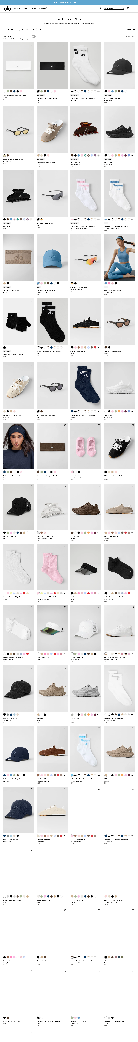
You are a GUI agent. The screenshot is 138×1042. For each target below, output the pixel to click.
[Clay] (112, 654)
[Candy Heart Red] (95, 347)
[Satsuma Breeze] (119, 155)
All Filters (9, 29)
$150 (38, 965)
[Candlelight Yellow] (27, 593)
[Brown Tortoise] (72, 155)
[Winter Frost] (122, 593)
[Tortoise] (106, 347)
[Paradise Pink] (109, 283)
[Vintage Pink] (112, 283)
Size (22, 29)
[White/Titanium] (78, 91)
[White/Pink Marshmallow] (72, 219)
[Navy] (14, 91)
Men (26, 9)
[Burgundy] (125, 155)
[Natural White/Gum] (106, 654)
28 (99, 91)
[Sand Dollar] (17, 714)
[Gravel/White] (88, 91)
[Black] (17, 91)
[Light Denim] (14, 714)
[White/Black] (72, 91)
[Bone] (14, 532)
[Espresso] (11, 91)
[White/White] (125, 91)
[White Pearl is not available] (98, 155)
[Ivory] (24, 896)
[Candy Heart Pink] (122, 155)
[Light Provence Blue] (85, 593)
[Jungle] (122, 957)
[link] (115, 8)
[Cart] (133, 8)
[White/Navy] (106, 836)
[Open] (134, 29)
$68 (105, 103)
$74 (4, 540)
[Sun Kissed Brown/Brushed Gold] (41, 532)
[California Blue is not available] (78, 155)
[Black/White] (75, 91)
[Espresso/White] (82, 91)
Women (17, 9)
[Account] (105, 8)
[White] (4, 91)
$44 (38, 540)
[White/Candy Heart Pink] (21, 593)
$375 (4, 163)
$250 (38, 227)
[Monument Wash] (8, 714)
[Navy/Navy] (122, 91)
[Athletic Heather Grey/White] (95, 91)
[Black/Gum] (125, 654)
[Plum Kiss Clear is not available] (95, 155)
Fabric (42, 29)
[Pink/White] (129, 654)
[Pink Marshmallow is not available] (21, 91)
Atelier (42, 8)
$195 (105, 167)
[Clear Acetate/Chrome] (38, 532)
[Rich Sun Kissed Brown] (78, 347)
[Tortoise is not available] (8, 155)
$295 (38, 722)
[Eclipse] (119, 957)
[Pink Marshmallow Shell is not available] (82, 155)
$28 (105, 601)
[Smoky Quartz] (116, 957)
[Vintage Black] (4, 714)
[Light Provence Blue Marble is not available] (92, 155)
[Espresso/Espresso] (119, 91)
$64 (4, 965)
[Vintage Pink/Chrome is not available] (45, 532)
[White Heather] (14, 896)
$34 (4, 99)
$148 (105, 965)
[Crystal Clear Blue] (129, 155)
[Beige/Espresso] (8, 1018)
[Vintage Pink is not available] (21, 957)
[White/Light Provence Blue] (14, 593)
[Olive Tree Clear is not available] (88, 155)
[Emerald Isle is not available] (85, 155)
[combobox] (124, 29)
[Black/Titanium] (106, 593)
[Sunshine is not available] (11, 593)
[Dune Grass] (8, 91)
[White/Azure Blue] (72, 775)
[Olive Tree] (92, 347)
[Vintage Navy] (11, 714)
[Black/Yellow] (4, 155)
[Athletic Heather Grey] (61, 593)
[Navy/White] (85, 91)
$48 (4, 359)
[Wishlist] (128, 8)
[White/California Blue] (106, 219)
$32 (4, 601)
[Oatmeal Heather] (17, 593)
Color (32, 29)
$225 (38, 167)
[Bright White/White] (17, 957)
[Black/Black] (106, 91)
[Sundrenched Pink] (48, 155)
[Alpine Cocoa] (129, 532)
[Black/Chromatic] (41, 219)
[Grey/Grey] (72, 714)
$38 (71, 167)
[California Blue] (112, 91)
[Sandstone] (41, 155)
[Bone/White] (92, 91)
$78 (71, 601)
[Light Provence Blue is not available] (88, 347)
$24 (4, 1025)
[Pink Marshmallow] (109, 91)
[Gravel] (38, 155)
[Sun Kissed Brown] (8, 957)
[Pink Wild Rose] (95, 593)
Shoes (33, 9)
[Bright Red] (24, 593)
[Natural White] (109, 654)
